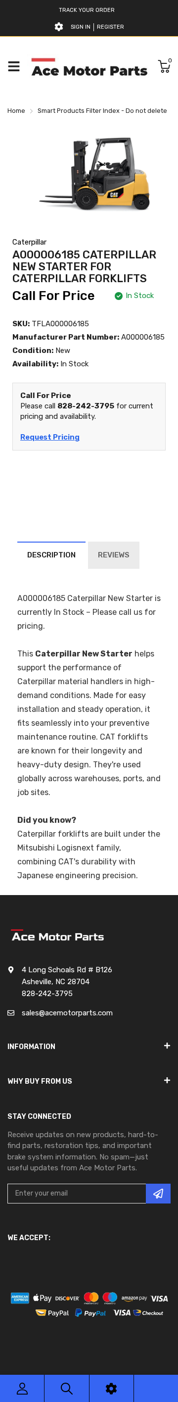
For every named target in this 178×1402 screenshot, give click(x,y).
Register (110, 27)
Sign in (80, 27)
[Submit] (158, 1193)
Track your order (87, 10)
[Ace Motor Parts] (89, 66)
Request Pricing (50, 437)
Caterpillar (29, 242)
